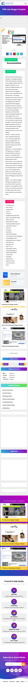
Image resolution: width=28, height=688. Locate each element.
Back (6, 364)
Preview (14, 50)
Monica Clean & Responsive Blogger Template (12, 325)
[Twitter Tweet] (11, 54)
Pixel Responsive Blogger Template (10, 304)
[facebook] (8, 670)
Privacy (23, 681)
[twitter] (12, 670)
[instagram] (20, 670)
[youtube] (16, 670)
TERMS (17, 681)
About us (5, 681)
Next (21, 364)
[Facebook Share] (7, 54)
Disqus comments (14, 358)
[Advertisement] (14, 685)
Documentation (14, 63)
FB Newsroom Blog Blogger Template (10, 346)
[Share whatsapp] (18, 54)
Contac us (11, 681)
